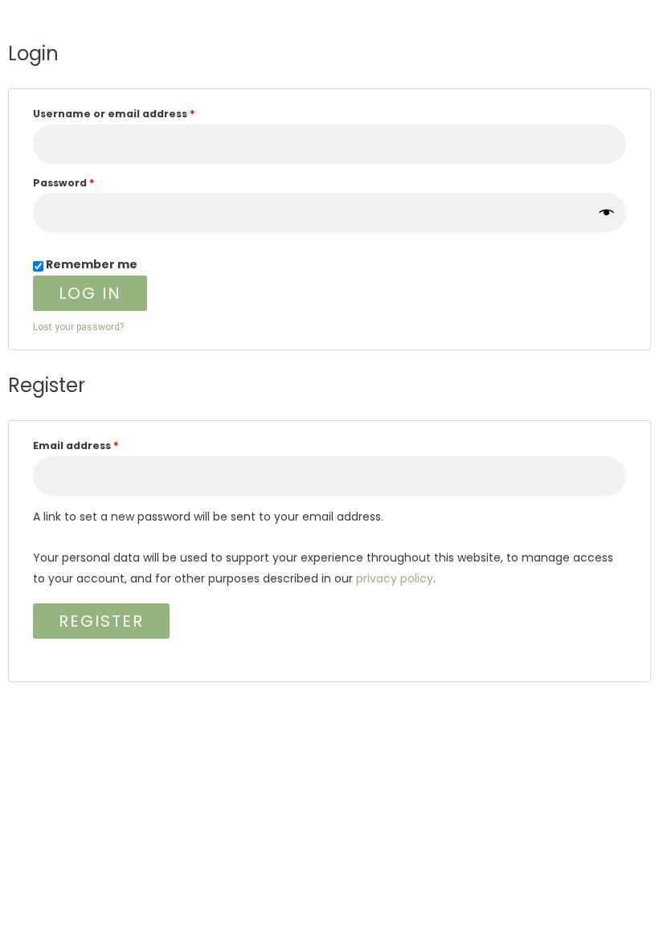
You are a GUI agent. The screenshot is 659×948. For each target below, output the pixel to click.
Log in (90, 293)
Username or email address (139, 112)
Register (101, 621)
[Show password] (608, 213)
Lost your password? (78, 327)
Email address (101, 444)
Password (89, 182)
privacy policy (394, 578)
